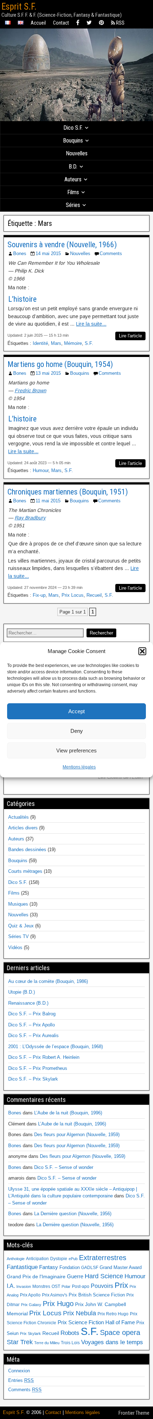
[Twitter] (89, 23)
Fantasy (48, 1267)
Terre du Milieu (46, 1343)
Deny (76, 731)
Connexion (19, 1370)
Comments (111, 253)
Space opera (120, 1332)
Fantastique (22, 1267)
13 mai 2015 (48, 373)
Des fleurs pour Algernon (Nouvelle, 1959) (77, 1134)
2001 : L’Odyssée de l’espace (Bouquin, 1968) (55, 1046)
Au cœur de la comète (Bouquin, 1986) (48, 981)
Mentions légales (79, 767)
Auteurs (72, 179)
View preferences (76, 750)
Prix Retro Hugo (112, 1314)
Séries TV (18, 936)
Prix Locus (73, 595)
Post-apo (80, 1286)
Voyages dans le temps (112, 1342)
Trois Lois (70, 1343)
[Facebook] (78, 23)
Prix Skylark (30, 1333)
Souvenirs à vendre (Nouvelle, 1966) (62, 244)
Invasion (23, 1286)
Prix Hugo (58, 1303)
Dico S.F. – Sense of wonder (63, 1167)
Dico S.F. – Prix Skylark (33, 1079)
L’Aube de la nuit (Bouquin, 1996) (68, 1112)
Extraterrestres (102, 1258)
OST (56, 1286)
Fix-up (39, 595)
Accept (76, 711)
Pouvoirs (102, 1286)
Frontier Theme (133, 1413)
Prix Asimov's (54, 1295)
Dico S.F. (73, 127)
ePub (73, 1259)
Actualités (18, 817)
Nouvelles (77, 153)
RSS (120, 23)
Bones (19, 253)
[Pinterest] (101, 23)
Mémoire (73, 343)
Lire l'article (130, 335)
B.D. (73, 166)
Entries (21, 1380)
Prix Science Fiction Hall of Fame (96, 1322)
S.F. (89, 343)
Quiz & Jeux (21, 925)
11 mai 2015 (48, 500)
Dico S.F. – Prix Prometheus (37, 1068)
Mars (56, 343)
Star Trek (20, 1342)
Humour (40, 470)
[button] (142, 651)
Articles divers (23, 827)
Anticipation (37, 1259)
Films (73, 192)
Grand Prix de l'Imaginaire (36, 1276)
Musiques (18, 904)
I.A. (11, 1286)
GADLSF (89, 1267)
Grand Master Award (121, 1267)
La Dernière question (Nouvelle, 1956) (72, 1213)
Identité (40, 343)
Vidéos (15, 947)
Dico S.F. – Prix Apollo (31, 1024)
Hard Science (104, 1276)
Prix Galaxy (31, 1305)
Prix (121, 1285)
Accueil (38, 23)
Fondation (69, 1267)
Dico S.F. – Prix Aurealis (33, 1035)
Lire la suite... (91, 324)
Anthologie (16, 1259)
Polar (66, 1286)
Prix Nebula (79, 1313)
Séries (73, 205)
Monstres (41, 1286)
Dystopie (58, 1259)
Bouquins (73, 140)
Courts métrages (25, 871)
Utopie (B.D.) (21, 992)
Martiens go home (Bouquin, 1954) (60, 364)
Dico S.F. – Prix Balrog (32, 1013)
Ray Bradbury (30, 518)
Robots (69, 1332)
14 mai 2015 (48, 253)
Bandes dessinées (27, 849)
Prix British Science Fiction (97, 1295)
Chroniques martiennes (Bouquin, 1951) (67, 491)
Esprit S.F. (19, 6)
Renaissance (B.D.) (28, 1003)
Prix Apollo (30, 1295)
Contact (61, 23)
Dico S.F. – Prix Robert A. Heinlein (43, 1057)
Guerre (75, 1276)
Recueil (94, 595)
